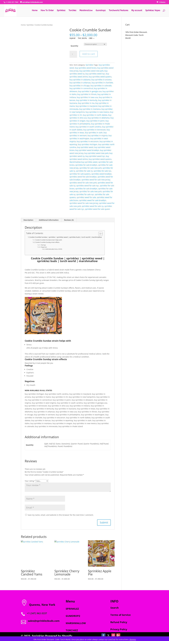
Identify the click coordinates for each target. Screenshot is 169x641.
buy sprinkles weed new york (91, 71)
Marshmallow (86, 11)
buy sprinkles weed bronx (85, 68)
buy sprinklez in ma (86, 103)
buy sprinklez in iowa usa (87, 97)
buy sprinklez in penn (95, 121)
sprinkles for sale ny (84, 171)
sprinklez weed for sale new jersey (84, 203)
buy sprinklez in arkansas (80, 82)
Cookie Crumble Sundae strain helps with (48, 240)
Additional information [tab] (49, 220)
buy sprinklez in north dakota (95, 115)
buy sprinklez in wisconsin (88, 141)
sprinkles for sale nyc (102, 171)
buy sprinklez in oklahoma (98, 118)
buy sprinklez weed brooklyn (87, 150)
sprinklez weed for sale (86, 197)
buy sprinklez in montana (89, 109)
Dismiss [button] (133, 639)
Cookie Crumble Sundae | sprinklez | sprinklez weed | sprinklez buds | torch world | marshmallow (65, 237)
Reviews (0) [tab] (69, 220)
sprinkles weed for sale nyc (87, 185)
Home (34, 11)
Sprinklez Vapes (152, 11)
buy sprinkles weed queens (100, 76)
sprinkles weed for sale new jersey (96, 179)
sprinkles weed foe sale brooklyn (83, 176)
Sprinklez (61, 11)
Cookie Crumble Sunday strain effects (47, 242)
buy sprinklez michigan (87, 144)
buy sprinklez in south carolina (88, 127)
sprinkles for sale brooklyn (86, 165)
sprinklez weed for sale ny (92, 206)
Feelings (43, 245)
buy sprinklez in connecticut (81, 88)
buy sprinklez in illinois (87, 94)
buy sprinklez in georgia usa (90, 91)
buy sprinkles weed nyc (95, 73)
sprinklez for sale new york (90, 191)
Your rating (30, 481)
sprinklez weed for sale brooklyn (92, 200)
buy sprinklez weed (85, 147)
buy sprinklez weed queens (100, 159)
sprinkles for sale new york (90, 168)
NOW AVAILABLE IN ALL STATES (54, 249)
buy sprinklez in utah (94, 132)
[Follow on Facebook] (103, 635)
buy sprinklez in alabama (80, 79)
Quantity (74, 46)
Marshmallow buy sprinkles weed (83, 162)
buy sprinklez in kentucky (86, 100)
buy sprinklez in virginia (98, 135)
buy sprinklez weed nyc (95, 156)
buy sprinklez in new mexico (97, 112)
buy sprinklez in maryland (86, 106)
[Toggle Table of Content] (99, 234)
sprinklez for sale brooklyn (86, 188)
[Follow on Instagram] (113, 635)
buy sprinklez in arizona (101, 79)
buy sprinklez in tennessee (94, 129)
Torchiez (72, 11)
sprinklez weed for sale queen (97, 209)
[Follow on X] (108, 635)
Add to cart (88, 54)
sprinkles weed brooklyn (101, 174)
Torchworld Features (118, 11)
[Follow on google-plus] (118, 635)
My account (136, 11)
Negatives (44, 247)
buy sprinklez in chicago (80, 85)
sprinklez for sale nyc (85, 194)
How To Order (47, 11)
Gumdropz (101, 11)
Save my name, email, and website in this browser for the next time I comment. (61, 515)
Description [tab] (28, 220)
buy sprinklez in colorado (101, 85)
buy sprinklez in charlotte (102, 82)
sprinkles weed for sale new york (83, 182)
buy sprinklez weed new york (96, 153)
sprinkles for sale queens (80, 174)
